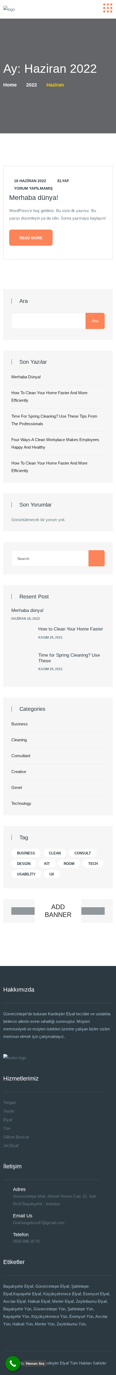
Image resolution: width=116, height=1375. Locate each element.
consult (82, 853)
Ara (23, 301)
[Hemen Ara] (12, 1363)
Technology (21, 803)
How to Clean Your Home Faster (70, 629)
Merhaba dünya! (33, 197)
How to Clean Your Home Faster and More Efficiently (49, 396)
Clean (55, 853)
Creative (18, 771)
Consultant (20, 755)
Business (19, 724)
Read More (30, 238)
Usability (26, 874)
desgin (23, 864)
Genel (16, 787)
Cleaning (19, 739)
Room (69, 864)
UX (51, 874)
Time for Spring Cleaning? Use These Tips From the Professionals (54, 420)
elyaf (62, 181)
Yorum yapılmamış (33, 188)
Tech (93, 864)
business (26, 853)
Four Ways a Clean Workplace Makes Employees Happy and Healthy (55, 443)
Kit (47, 864)
